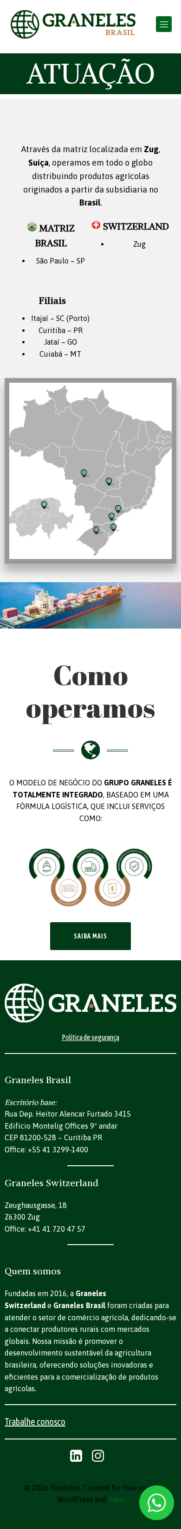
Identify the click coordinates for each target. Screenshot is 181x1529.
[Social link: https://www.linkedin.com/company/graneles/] (79, 1456)
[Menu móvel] (164, 24)
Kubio (116, 1499)
